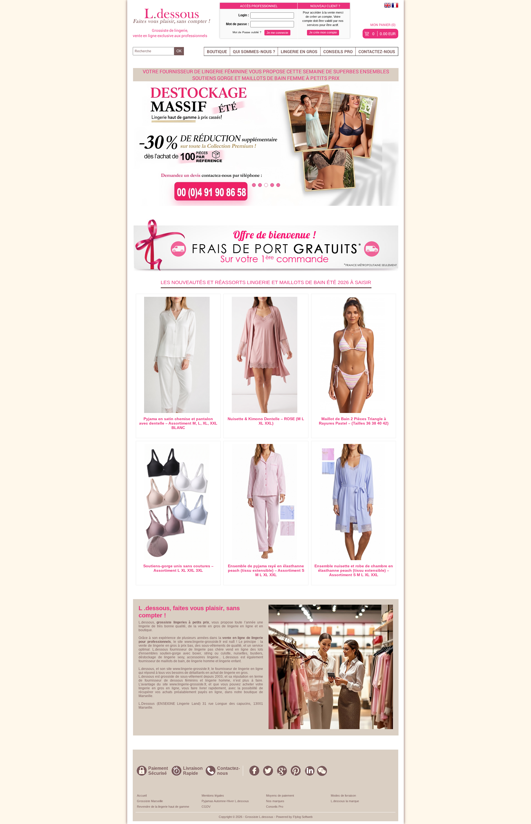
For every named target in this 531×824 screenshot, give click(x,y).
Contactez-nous (376, 51)
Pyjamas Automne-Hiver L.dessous (225, 801)
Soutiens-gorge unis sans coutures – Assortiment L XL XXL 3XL (178, 568)
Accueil (142, 795)
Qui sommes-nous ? (254, 51)
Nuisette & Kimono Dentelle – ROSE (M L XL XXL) (266, 421)
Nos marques (275, 801)
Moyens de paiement (280, 795)
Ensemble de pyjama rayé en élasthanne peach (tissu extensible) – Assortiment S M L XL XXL (266, 570)
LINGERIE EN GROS (299, 51)
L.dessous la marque (345, 801)
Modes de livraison (343, 795)
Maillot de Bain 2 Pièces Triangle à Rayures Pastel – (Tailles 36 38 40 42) (354, 421)
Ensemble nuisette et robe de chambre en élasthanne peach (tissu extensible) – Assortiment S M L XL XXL (353, 570)
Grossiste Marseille (150, 801)
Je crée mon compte (323, 32)
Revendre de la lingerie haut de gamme (163, 806)
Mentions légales (213, 795)
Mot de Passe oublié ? (247, 32)
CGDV (206, 806)
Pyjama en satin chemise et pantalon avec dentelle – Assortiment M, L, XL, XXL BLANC (178, 423)
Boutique (217, 51)
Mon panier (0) (382, 24)
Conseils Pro (338, 51)
